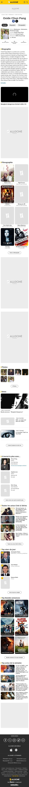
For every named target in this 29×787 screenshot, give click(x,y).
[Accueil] (13, 2)
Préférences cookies (23, 769)
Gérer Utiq (19, 773)
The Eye (7, 246)
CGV (6, 769)
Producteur (13, 30)
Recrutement (18, 768)
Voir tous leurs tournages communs (18, 465)
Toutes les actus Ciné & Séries (14, 544)
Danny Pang (14, 458)
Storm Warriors (22, 225)
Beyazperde (6, 760)
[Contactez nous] (23, 740)
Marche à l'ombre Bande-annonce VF (21, 634)
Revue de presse (18, 771)
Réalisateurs (11, 14)
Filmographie (7, 162)
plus (17, 30)
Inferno (7, 204)
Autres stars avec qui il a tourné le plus (14, 500)
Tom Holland (14, 564)
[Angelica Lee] (5, 477)
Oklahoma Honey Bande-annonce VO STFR (21, 652)
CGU (2, 769)
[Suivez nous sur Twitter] (10, 740)
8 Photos (14, 386)
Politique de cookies (12, 769)
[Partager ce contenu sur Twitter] (16, 21)
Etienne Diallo (14, 577)
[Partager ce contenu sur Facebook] (13, 21)
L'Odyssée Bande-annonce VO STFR (7, 652)
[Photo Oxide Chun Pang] (4, 372)
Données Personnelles (8, 771)
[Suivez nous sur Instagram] (14, 740)
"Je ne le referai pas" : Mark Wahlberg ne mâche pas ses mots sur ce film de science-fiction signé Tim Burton (22, 678)
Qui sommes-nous (10, 768)
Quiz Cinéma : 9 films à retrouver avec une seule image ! (22, 535)
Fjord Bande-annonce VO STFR (7, 634)
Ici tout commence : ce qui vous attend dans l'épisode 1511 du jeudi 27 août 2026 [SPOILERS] (21, 527)
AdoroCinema (20, 760)
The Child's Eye (7, 225)
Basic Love (7, 182)
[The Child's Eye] (7, 215)
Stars (7, 14)
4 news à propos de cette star (14, 445)
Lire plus (3, 83)
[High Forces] (21, 173)
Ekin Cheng (14, 485)
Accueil (3, 14)
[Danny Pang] (5, 464)
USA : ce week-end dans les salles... (21, 420)
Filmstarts (5, 758)
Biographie (6, 49)
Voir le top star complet (14, 592)
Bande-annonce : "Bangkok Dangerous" (12, 412)
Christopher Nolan (15, 552)
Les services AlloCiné (11, 773)
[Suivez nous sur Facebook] (6, 740)
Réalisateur (17, 29)
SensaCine (19, 758)
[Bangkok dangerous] (21, 237)
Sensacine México (13, 762)
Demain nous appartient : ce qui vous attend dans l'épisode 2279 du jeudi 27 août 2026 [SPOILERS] (22, 519)
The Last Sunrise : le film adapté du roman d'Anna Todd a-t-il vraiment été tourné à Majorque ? (21, 510)
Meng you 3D (21, 204)
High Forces (21, 182)
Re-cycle (13, 477)
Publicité (24, 768)
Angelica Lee (14, 472)
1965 (16, 35)
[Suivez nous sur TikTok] (19, 740)
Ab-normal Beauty (15, 488)
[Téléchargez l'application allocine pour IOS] (12, 749)
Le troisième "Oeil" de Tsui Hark (22, 433)
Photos (4, 367)
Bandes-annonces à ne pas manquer (14, 657)
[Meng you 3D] (21, 194)
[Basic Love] (7, 173)
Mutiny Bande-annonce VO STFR (21, 616)
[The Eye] (7, 237)
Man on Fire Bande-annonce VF (7, 616)
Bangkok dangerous (21, 246)
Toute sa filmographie (14, 252)
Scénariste (24, 29)
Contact (3, 768)
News (4, 392)
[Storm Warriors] (21, 215)
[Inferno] (7, 194)
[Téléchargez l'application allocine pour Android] (17, 749)
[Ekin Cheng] (5, 490)
